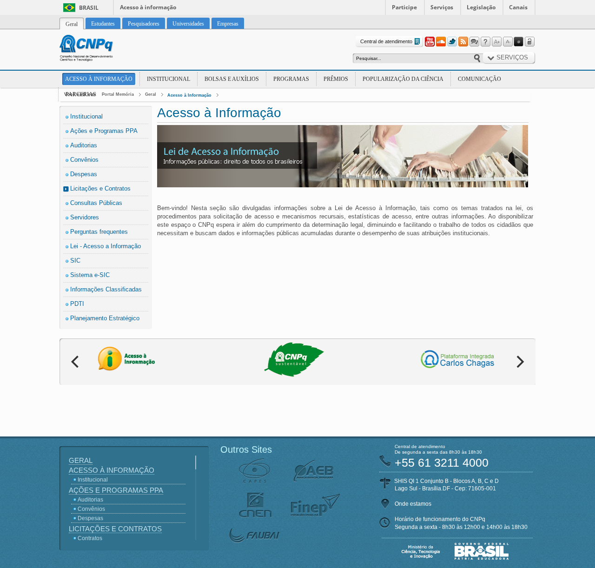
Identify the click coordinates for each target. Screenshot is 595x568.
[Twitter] (452, 42)
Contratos (90, 538)
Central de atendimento (386, 41)
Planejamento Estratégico (104, 318)
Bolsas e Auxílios (232, 79)
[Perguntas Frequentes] (485, 42)
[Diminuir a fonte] (507, 42)
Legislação (481, 7)
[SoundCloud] (441, 42)
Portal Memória (118, 94)
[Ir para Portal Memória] (98, 49)
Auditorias (83, 145)
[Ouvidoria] (474, 42)
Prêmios (336, 79)
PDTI (77, 303)
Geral (150, 94)
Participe (404, 7)
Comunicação (479, 79)
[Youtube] (429, 42)
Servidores (84, 217)
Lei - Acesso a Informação (105, 246)
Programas (291, 79)
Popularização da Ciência (403, 79)
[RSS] (463, 42)
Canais (518, 7)
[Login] (530, 42)
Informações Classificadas (106, 289)
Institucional (168, 79)
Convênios (84, 159)
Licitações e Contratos (100, 188)
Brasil (89, 8)
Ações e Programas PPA (104, 130)
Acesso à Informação (98, 79)
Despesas (83, 174)
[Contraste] (519, 42)
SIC (75, 260)
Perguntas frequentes (99, 231)
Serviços (441, 7)
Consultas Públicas (96, 202)
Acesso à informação (148, 7)
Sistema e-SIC (90, 274)
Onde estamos (413, 504)
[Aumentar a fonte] (496, 42)
